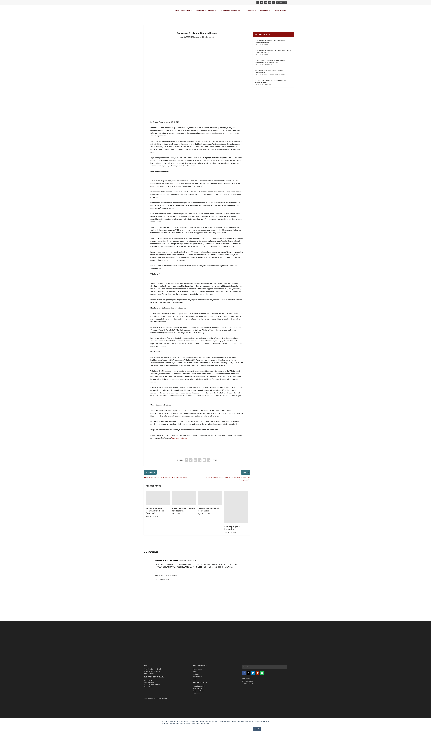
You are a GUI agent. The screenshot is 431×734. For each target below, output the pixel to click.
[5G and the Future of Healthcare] (210, 498)
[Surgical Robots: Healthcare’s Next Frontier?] (158, 498)
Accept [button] (257, 729)
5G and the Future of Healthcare (208, 509)
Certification (267, 84)
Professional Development (230, 10)
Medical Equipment (182, 10)
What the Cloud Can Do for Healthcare (183, 509)
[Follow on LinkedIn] (253, 673)
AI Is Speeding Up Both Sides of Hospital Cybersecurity (269, 71)
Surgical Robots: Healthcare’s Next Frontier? (155, 510)
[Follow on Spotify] (262, 673)
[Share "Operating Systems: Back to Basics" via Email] (204, 460)
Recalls (266, 44)
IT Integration (196, 37)
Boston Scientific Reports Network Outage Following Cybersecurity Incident (270, 61)
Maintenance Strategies (205, 10)
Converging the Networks (232, 528)
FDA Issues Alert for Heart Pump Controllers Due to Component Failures (273, 51)
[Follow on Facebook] (244, 673)
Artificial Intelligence (270, 74)
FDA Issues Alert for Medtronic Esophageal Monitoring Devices (270, 41)
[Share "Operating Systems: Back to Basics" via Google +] (195, 460)
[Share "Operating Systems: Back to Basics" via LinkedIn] (200, 460)
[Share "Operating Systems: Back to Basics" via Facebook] (186, 460)
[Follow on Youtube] (257, 673)
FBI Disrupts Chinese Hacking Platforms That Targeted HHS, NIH (270, 81)
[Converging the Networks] (236, 507)
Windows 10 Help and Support (167, 560)
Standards (250, 10)
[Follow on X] (248, 673)
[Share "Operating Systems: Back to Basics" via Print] (209, 460)
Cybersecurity (268, 64)
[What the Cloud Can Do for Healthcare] (184, 498)
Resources (264, 10)
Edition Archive (280, 10)
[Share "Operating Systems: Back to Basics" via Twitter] (191, 460)
